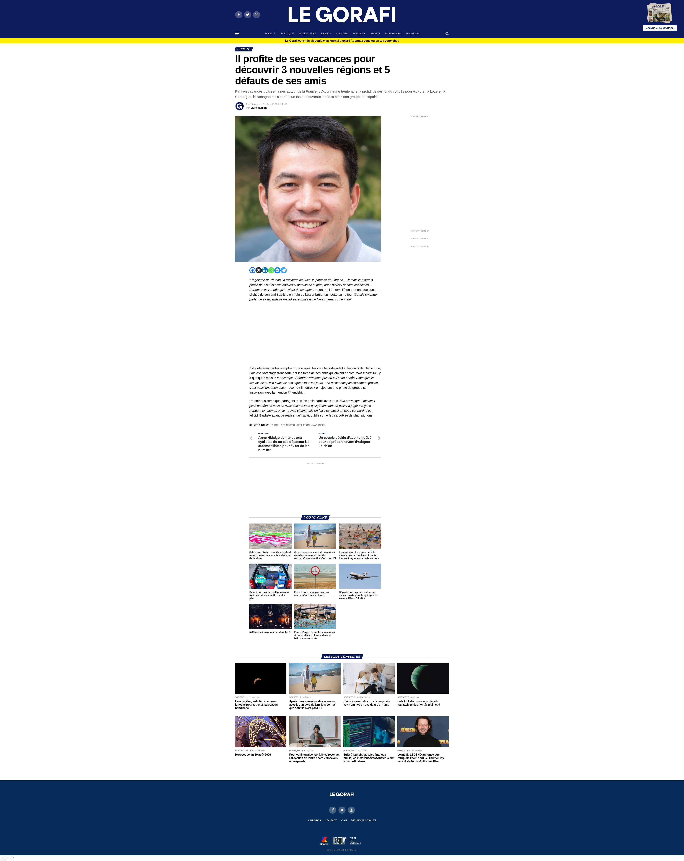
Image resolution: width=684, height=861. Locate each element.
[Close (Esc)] (1, 857)
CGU (344, 820)
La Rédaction (259, 107)
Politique (287, 33)
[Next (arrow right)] (5, 860)
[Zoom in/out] (12, 857)
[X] (259, 270)
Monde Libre (307, 33)
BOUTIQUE (412, 33)
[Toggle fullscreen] (8, 857)
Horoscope (393, 33)
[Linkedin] (265, 270)
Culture (342, 33)
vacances (319, 425)
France (326, 33)
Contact (331, 820)
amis (276, 425)
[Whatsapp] (271, 270)
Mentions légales (363, 820)
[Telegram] (284, 270)
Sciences (359, 33)
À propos (314, 820)
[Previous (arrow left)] (1, 860)
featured (289, 425)
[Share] (5, 857)
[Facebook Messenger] (277, 270)
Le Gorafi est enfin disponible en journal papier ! (342, 40)
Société (270, 33)
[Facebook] (252, 270)
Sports (375, 33)
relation (304, 425)
